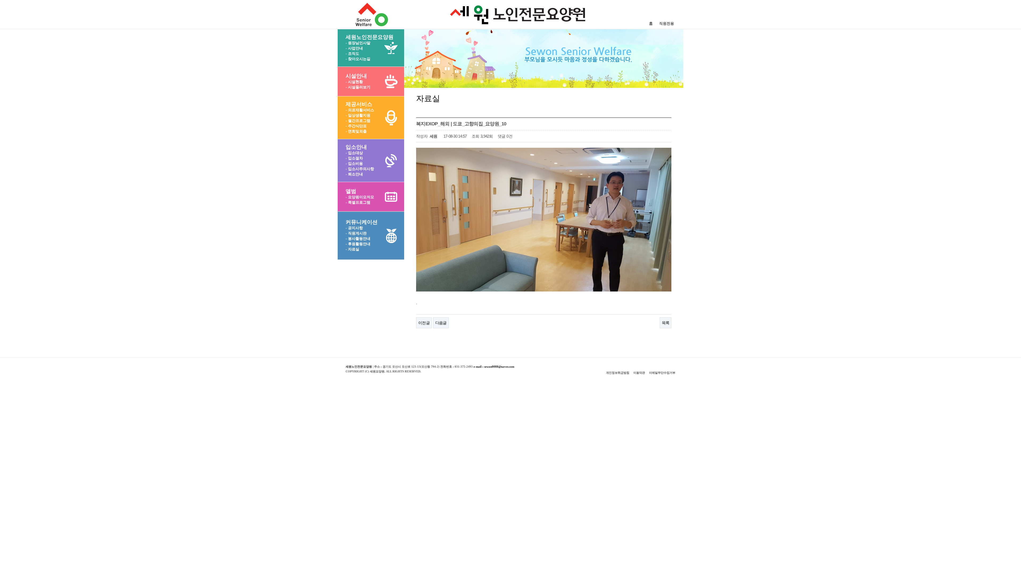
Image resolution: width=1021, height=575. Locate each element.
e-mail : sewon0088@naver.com (494, 366)
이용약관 (639, 372)
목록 (665, 323)
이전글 (424, 323)
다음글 (441, 323)
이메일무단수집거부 (662, 372)
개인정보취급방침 (617, 372)
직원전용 (666, 24)
